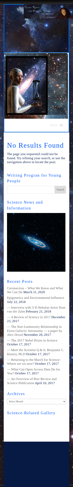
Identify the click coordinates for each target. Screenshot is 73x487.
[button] (54, 125)
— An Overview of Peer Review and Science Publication (32, 381)
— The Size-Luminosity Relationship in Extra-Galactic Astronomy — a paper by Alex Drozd (34, 331)
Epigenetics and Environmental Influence (35, 298)
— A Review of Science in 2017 (29, 317)
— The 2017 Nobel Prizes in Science (32, 340)
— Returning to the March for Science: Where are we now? (34, 362)
